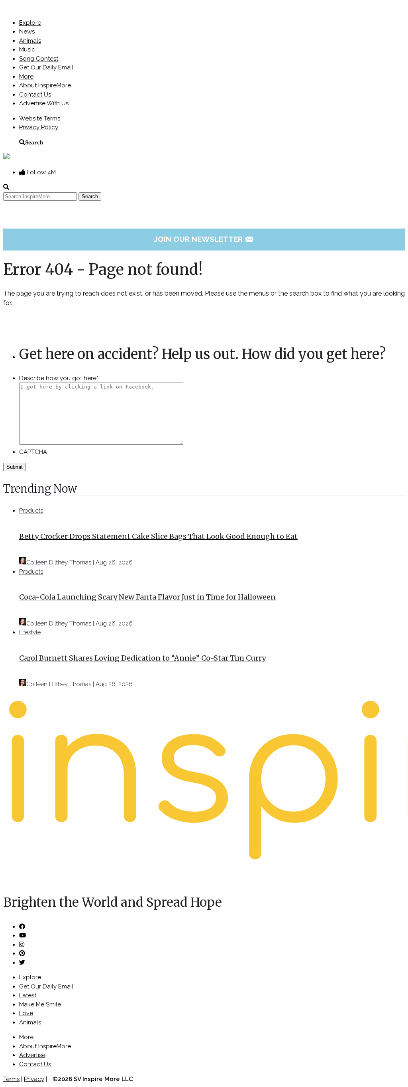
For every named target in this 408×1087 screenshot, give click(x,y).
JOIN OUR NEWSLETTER (204, 239)
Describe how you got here (58, 378)
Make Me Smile (40, 1004)
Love (26, 1013)
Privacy (34, 1079)
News (27, 31)
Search (34, 142)
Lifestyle (30, 632)
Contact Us (35, 94)
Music (27, 49)
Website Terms (39, 118)
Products (31, 510)
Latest (27, 995)
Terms (11, 1079)
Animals (30, 40)
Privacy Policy (38, 127)
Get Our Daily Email (46, 67)
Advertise (32, 1055)
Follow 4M (40, 172)
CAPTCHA (33, 452)
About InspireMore (45, 85)
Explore (30, 22)
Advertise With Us (44, 103)
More (26, 76)
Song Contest (38, 58)
